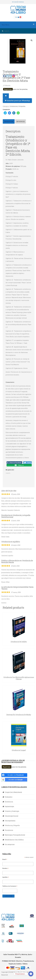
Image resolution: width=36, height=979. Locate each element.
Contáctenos (21, 2)
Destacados (8, 797)
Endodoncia (9, 802)
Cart (16, 17)
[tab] (20, 121)
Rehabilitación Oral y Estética (14, 840)
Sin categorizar (10, 844)
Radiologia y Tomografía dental (15, 835)
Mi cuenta (14, 2)
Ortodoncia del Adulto (19, 642)
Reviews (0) (20, 121)
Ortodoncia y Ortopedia (12, 825)
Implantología (9, 806)
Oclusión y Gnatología (12, 811)
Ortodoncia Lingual (19, 750)
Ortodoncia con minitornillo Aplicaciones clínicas (19, 678)
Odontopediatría (10, 821)
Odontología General (11, 816)
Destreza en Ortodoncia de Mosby (18, 715)
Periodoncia (9, 830)
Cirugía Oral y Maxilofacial (13, 792)
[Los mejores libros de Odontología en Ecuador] (18, 10)
